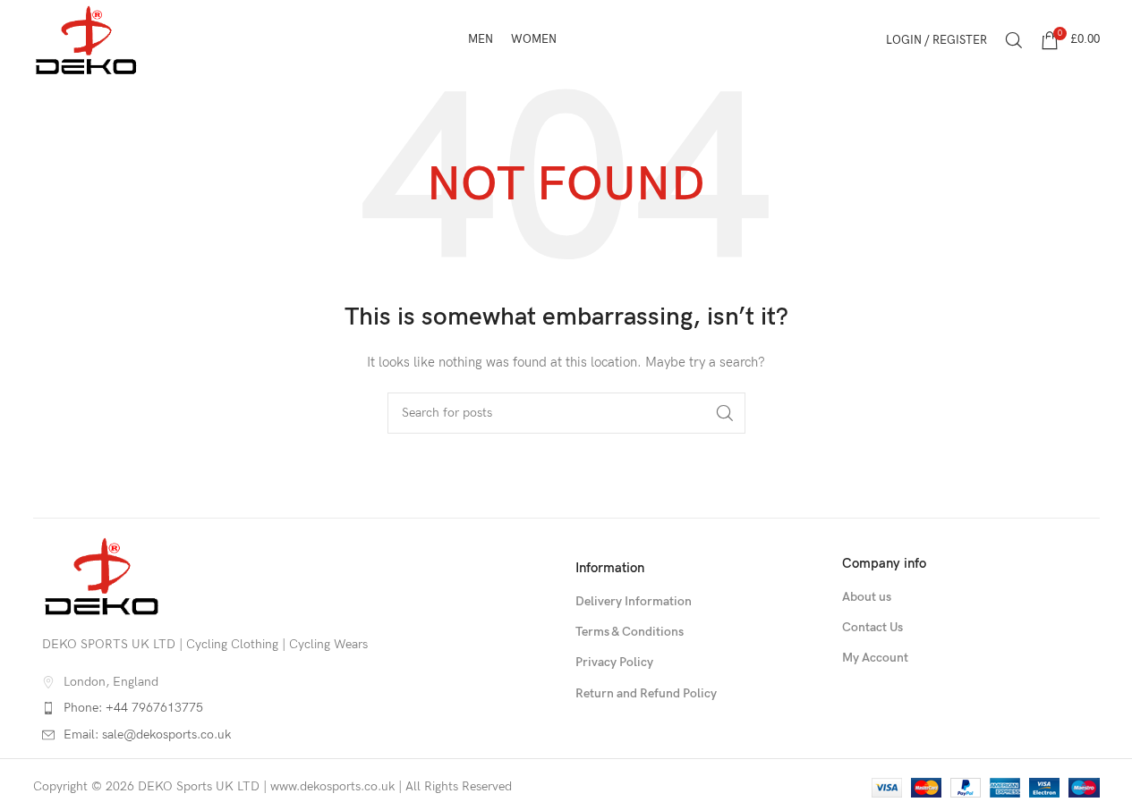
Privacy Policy (614, 662)
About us (866, 596)
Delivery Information (633, 601)
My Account (875, 657)
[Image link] (102, 575)
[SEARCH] (724, 413)
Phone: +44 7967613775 (133, 707)
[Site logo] (86, 38)
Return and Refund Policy (646, 693)
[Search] (1014, 40)
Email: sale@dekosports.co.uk (147, 734)
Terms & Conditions (629, 631)
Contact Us (872, 627)
